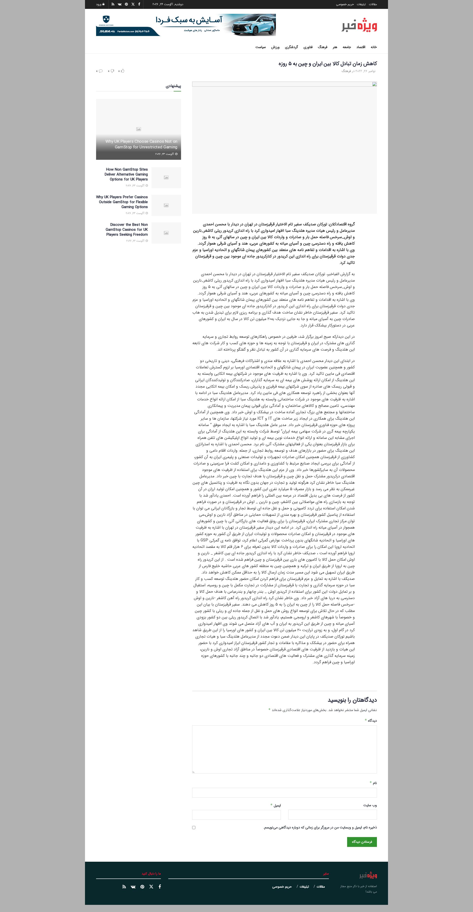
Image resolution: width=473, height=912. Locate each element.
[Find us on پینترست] (142, 887)
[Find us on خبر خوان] (124, 887)
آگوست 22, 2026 (135, 241)
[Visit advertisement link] (186, 25)
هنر (335, 47)
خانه (374, 47)
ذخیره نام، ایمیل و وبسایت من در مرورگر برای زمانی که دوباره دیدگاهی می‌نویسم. (320, 827)
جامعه (347, 47)
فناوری (308, 47)
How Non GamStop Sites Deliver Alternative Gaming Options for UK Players (126, 174)
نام (373, 783)
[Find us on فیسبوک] (159, 887)
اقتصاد (360, 47)
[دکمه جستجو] (98, 47)
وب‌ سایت (370, 805)
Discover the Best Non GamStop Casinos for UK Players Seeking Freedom (127, 230)
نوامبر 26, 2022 (365, 71)
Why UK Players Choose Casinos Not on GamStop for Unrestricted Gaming (141, 144)
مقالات (373, 4)
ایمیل (275, 805)
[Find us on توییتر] (151, 887)
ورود (99, 4)
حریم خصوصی (345, 4)
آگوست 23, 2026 (165, 154)
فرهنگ (322, 47)
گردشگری (291, 47)
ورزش (275, 47)
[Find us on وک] (133, 887)
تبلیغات (361, 4)
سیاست (260, 47)
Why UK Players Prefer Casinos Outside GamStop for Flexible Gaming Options (122, 202)
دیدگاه (371, 720)
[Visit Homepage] (359, 25)
